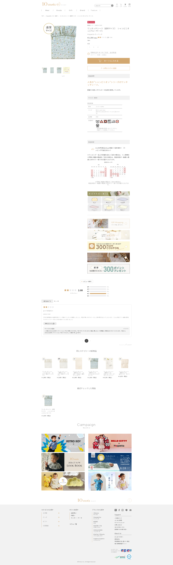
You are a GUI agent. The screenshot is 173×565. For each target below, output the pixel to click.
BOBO (96, 522)
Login (117, 6)
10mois (96, 513)
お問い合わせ (118, 525)
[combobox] (104, 5)
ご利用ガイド (118, 518)
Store (129, 6)
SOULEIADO (98, 530)
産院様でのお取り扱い (121, 529)
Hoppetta (97, 517)
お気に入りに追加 (108, 68)
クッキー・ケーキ (76, 518)
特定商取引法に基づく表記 (122, 541)
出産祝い (73, 513)
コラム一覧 (73, 524)
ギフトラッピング (119, 522)
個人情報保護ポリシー (121, 543)
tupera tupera (99, 539)
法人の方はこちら (119, 527)
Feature (94, 10)
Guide (125, 6)
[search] (112, 6)
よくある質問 (118, 520)
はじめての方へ (119, 537)
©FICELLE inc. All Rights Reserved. (86, 561)
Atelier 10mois (99, 535)
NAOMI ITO (98, 526)
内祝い (73, 515)
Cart (121, 6)
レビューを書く (87, 281)
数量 (88, 44)
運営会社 (117, 539)
